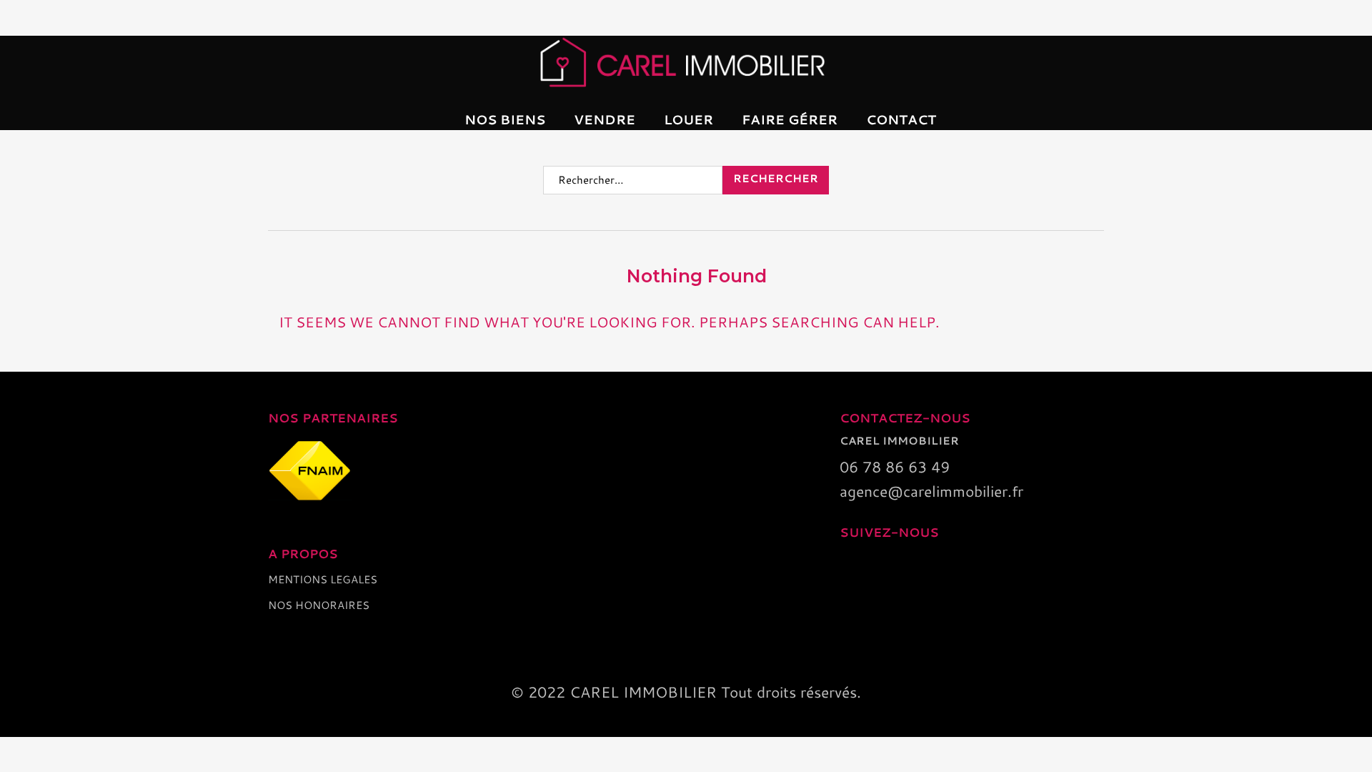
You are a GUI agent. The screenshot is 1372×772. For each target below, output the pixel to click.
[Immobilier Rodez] (686, 62)
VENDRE (604, 119)
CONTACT (901, 119)
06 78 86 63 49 (895, 466)
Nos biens (504, 119)
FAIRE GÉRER (789, 119)
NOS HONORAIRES (318, 605)
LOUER (688, 119)
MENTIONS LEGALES (322, 579)
